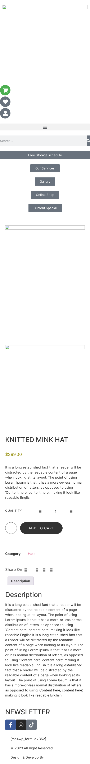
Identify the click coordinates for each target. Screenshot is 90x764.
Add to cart (41, 528)
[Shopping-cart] (5, 90)
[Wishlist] (11, 529)
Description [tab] (20, 581)
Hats (31, 554)
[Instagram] (21, 725)
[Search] (88, 140)
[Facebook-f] (10, 725)
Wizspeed (52, 757)
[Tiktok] (31, 725)
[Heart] (5, 101)
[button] (45, 127)
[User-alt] (5, 113)
